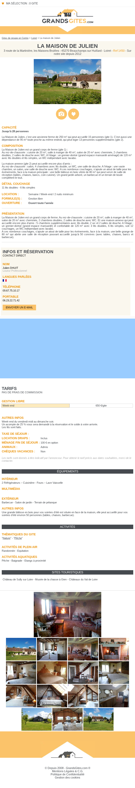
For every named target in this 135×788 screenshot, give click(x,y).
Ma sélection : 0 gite (22, 3)
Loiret (34, 38)
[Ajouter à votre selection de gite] (73, 118)
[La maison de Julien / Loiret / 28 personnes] (67, 103)
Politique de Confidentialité (67, 774)
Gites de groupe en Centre (15, 38)
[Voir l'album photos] (61, 118)
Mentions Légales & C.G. (67, 771)
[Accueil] (67, 15)
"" (6, 538)
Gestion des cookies (67, 777)
